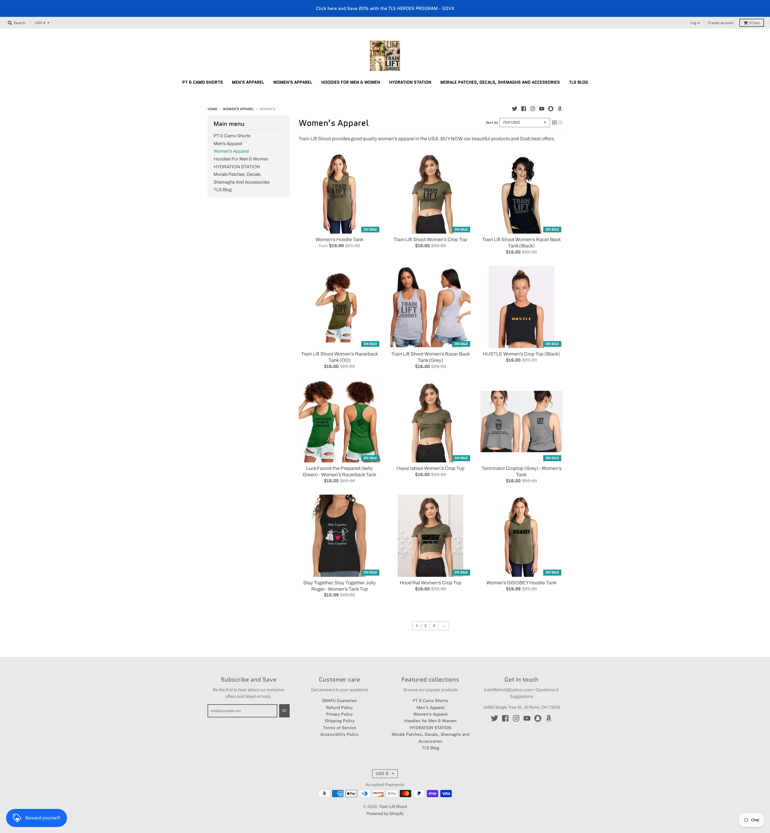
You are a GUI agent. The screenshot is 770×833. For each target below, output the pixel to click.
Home (212, 109)
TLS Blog (223, 189)
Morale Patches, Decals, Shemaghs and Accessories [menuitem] (500, 82)
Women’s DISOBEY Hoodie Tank (521, 582)
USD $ (40, 23)
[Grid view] (554, 122)
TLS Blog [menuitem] (578, 82)
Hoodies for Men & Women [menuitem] (350, 82)
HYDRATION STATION (237, 166)
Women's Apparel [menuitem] (292, 82)
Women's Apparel (231, 151)
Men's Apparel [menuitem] (248, 82)
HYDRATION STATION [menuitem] (410, 82)
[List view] (560, 122)
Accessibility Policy (339, 734)
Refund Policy (339, 707)
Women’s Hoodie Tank (339, 239)
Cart (754, 22)
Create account (721, 22)
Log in (695, 22)
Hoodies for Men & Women (241, 159)
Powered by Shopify (385, 813)
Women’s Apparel (238, 109)
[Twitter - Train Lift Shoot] (514, 108)
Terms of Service (339, 728)
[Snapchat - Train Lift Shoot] (550, 108)
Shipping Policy (340, 721)
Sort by (492, 122)
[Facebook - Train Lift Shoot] (523, 108)
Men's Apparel (228, 143)
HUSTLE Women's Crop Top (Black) (521, 353)
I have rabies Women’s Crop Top (430, 468)
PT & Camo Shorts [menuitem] (202, 82)
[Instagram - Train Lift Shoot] (532, 108)
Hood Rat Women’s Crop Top (430, 582)
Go (284, 710)
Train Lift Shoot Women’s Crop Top (430, 239)
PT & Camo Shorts (232, 135)
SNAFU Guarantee (339, 701)
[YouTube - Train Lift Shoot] (541, 108)
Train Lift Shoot (393, 806)
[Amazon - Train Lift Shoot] (559, 108)
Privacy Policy (339, 714)
